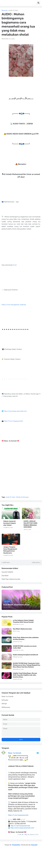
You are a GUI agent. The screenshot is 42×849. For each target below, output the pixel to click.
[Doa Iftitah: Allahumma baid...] (7, 631)
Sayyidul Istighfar (7, 572)
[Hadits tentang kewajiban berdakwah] (7, 657)
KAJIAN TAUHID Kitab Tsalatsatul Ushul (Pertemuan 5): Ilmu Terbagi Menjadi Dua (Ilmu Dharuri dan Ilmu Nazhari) (26, 665)
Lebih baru (6, 562)
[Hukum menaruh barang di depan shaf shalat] (11, 513)
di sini (15, 265)
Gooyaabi (34, 845)
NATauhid (5, 700)
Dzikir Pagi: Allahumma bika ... (11, 579)
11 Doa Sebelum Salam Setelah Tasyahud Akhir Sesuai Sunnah (23, 621)
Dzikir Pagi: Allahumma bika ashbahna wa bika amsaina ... (26, 638)
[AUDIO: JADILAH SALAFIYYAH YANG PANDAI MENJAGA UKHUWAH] (31, 513)
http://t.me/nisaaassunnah (13, 421)
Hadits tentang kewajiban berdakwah (25, 655)
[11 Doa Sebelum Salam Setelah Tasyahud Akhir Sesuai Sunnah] (7, 622)
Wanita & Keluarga (22, 497)
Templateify (16, 845)
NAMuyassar (6, 707)
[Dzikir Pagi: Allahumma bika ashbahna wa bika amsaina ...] (7, 640)
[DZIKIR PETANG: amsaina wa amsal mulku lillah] (7, 648)
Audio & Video (13, 10)
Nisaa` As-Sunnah (7, 696)
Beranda (4, 10)
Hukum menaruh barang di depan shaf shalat (9, 523)
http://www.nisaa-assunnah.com (15, 411)
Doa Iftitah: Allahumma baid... (22, 629)
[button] (38, 3)
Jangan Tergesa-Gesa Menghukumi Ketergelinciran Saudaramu (10, 550)
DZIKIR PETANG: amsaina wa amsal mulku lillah (24, 647)
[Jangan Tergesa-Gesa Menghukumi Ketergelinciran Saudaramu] (11, 539)
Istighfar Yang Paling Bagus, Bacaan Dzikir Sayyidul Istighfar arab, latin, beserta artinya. (25, 675)
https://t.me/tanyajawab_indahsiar (14, 305)
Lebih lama (35, 562)
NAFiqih (4, 703)
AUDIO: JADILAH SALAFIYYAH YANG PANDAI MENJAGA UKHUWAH (30, 524)
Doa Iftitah (5, 575)
